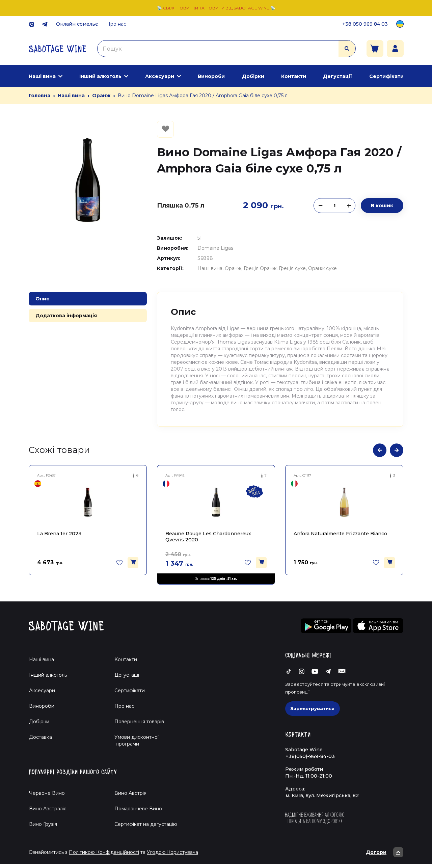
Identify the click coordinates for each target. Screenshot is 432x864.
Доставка (40, 737)
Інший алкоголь (100, 76)
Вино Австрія (130, 793)
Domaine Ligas (215, 248)
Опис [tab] (42, 299)
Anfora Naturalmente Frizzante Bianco (340, 534)
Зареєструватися (312, 708)
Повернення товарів (139, 722)
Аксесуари (159, 76)
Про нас (116, 24)
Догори (376, 852)
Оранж (101, 95)
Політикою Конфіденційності (104, 852)
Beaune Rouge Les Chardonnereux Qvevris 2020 (208, 536)
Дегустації (337, 76)
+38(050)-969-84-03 (310, 756)
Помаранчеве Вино (138, 809)
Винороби (211, 76)
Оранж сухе (322, 268)
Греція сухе (292, 268)
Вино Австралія (47, 809)
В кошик (382, 205)
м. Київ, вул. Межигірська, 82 (322, 795)
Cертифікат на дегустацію (145, 824)
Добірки (253, 76)
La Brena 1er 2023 (59, 534)
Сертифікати (386, 76)
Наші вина (42, 76)
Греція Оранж (260, 268)
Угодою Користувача (172, 852)
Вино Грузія (43, 824)
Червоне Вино (47, 793)
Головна (39, 95)
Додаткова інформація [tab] (66, 316)
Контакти (293, 76)
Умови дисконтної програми (134, 740)
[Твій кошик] (375, 48)
